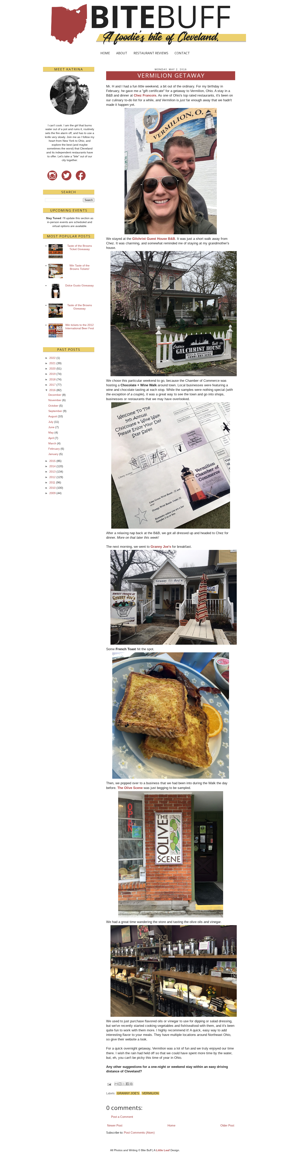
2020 (52, 368)
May (51, 432)
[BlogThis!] (120, 1084)
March (52, 443)
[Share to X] (124, 1084)
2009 (52, 493)
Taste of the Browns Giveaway (79, 307)
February (54, 448)
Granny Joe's (161, 546)
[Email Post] (109, 1084)
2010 (52, 487)
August (52, 416)
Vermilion (150, 1093)
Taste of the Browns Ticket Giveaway (79, 247)
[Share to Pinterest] (131, 1084)
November (54, 400)
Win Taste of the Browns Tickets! (79, 267)
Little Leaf (163, 1150)
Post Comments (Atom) (139, 1132)
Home (171, 1125)
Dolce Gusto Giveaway (79, 285)
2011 (52, 482)
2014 (52, 466)
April (51, 438)
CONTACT (182, 53)
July (50, 421)
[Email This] (116, 1084)
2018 (52, 379)
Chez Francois (145, 95)
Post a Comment (122, 1116)
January (53, 454)
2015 (52, 460)
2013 (52, 471)
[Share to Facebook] (127, 1084)
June (51, 427)
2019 (52, 373)
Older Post (227, 1125)
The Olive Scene (130, 788)
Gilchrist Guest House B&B (153, 238)
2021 (52, 363)
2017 (52, 384)
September (55, 411)
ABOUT (121, 53)
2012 (52, 477)
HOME (105, 53)
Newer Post (114, 1125)
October (53, 405)
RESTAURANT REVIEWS (151, 53)
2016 (52, 390)
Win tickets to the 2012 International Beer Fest (79, 326)
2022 (52, 357)
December (54, 394)
